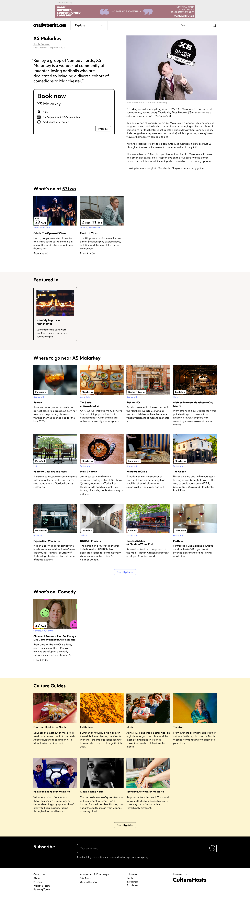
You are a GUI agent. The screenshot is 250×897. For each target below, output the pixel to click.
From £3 (103, 128)
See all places (125, 572)
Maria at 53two (89, 233)
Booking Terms (41, 889)
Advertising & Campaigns (94, 874)
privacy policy (141, 857)
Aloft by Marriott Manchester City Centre (193, 404)
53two (46, 112)
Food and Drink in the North (49, 727)
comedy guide (195, 168)
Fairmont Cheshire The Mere (50, 471)
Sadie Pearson (41, 44)
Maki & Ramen (88, 471)
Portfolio (178, 541)
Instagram (132, 881)
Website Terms (41, 885)
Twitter (130, 878)
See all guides (125, 825)
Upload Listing (88, 881)
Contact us (39, 874)
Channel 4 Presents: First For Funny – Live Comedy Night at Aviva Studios (54, 638)
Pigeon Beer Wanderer (46, 541)
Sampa (37, 402)
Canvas (207, 154)
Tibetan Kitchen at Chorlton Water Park (140, 542)
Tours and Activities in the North (145, 791)
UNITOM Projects (90, 541)
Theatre (178, 727)
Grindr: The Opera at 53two (49, 233)
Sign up (212, 848)
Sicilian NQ (133, 402)
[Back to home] (49, 26)
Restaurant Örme (136, 471)
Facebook (132, 885)
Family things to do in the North (51, 791)
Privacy (37, 881)
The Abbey (179, 471)
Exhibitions (86, 727)
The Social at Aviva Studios (89, 404)
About (37, 878)
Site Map (85, 878)
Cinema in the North (91, 791)
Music (129, 727)
